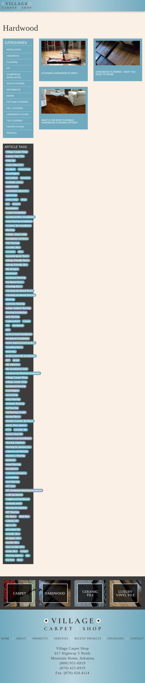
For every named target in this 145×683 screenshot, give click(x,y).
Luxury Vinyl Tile (15, 156)
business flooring (15, 455)
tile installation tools (16, 369)
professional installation (19, 334)
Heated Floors (15, 127)
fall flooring (12, 408)
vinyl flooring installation (19, 221)
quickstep (11, 195)
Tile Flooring (15, 120)
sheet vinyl (12, 199)
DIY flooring (12, 512)
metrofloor (11, 178)
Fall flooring (15, 108)
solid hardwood (14, 495)
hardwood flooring (15, 277)
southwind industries (17, 191)
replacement (13, 321)
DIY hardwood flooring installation (24, 490)
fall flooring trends (15, 412)
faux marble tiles (15, 547)
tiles (20, 251)
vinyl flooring (13, 399)
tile (7, 325)
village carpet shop (16, 234)
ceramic (10, 251)
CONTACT (137, 638)
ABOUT (21, 638)
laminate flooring (15, 403)
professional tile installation (20, 356)
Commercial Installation (14, 76)
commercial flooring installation (23, 373)
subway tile (12, 521)
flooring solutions (15, 442)
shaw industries (14, 165)
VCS (8, 429)
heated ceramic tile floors (19, 421)
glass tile (11, 525)
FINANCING (116, 638)
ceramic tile (20, 429)
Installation (14, 50)
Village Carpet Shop (16, 152)
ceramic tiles (13, 247)
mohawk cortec (14, 182)
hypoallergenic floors (17, 256)
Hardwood (13, 56)
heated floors (13, 416)
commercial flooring (17, 451)
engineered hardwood (17, 499)
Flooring (12, 62)
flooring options (14, 555)
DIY (8, 68)
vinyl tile (10, 160)
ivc (7, 204)
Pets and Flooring (17, 102)
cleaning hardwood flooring (20, 295)
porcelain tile (13, 529)
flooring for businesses (18, 447)
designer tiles (13, 538)
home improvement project (20, 343)
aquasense (12, 186)
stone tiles (11, 551)
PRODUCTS (40, 638)
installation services (17, 238)
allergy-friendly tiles (16, 264)
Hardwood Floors (18, 114)
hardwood (11, 273)
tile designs (12, 269)
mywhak (10, 169)
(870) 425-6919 (73, 668)
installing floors (14, 347)
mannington (12, 173)
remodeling (12, 477)
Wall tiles (24, 516)
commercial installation (18, 438)
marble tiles (12, 542)
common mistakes (16, 473)
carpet (26, 321)
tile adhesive (13, 364)
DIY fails (10, 486)
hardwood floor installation (20, 217)
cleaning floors (14, 286)
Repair (10, 96)
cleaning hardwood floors (19, 291)
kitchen (10, 560)
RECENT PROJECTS (88, 638)
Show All (12, 133)
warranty (11, 351)
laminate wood (14, 503)
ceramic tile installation (18, 225)
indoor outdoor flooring (18, 308)
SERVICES (61, 638)
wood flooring (13, 464)
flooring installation (16, 312)
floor (19, 560)
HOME (5, 638)
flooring (10, 230)
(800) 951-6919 (73, 663)
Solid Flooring (16, 83)
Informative (14, 90)
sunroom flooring (15, 304)
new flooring (12, 317)
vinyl (23, 199)
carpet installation (15, 212)
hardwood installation (17, 338)
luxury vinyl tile (14, 434)
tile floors (11, 516)
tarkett (16, 204)
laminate (25, 178)
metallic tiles (13, 534)
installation (12, 468)
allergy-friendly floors (17, 260)
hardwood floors (14, 282)
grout (16, 360)
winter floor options (16, 425)
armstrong (24, 169)
